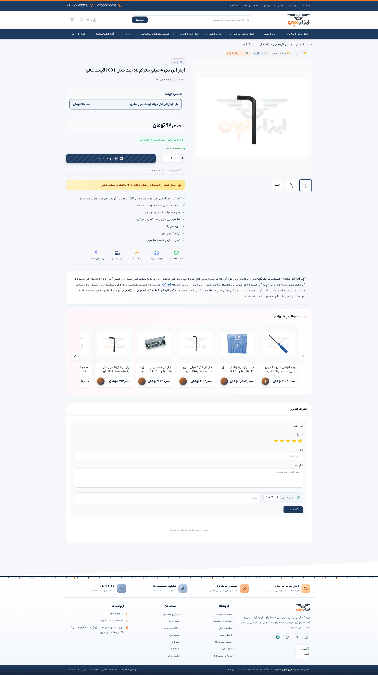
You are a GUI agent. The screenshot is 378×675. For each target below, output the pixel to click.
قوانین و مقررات (128, 669)
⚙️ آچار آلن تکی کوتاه (238, 53)
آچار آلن (300, 44)
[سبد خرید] (72, 20)
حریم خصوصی (109, 669)
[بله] (278, 637)
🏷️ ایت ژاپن (260, 53)
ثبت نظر (293, 510)
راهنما (256, 5)
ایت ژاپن (178, 61)
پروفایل (175, 642)
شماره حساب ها (223, 642)
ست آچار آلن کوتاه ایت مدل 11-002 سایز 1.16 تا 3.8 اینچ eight (238, 370)
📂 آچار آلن (301, 53)
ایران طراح (232, 669)
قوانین (266, 5)
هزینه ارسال (225, 628)
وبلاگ (247, 5)
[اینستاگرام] (306, 637)
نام (301, 450)
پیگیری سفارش (171, 614)
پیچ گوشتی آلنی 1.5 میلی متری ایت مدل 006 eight (280, 369)
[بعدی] (75, 357)
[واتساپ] (287, 637)
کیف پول (174, 635)
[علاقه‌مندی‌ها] (81, 20)
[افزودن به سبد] (265, 381)
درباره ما (292, 5)
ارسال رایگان (225, 635)
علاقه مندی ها (171, 628)
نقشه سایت (74, 669)
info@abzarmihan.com (110, 620)
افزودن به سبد (108, 159)
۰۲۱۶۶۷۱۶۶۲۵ (107, 586)
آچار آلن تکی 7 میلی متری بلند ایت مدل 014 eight (198, 369)
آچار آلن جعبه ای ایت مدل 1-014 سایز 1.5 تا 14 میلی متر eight (155, 370)
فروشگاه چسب (233, 5)
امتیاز (300, 434)
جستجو (140, 20)
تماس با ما (278, 5)
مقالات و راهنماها (222, 621)
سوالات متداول (91, 669)
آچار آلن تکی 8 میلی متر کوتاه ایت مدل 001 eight (115, 369)
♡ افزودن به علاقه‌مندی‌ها (166, 170)
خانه (309, 44)
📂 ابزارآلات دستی (281, 53)
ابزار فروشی (305, 5)
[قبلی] (303, 357)
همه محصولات (224, 614)
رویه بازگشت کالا (223, 656)
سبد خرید (174, 621)
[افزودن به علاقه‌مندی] (264, 330)
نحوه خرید (226, 648)
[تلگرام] (297, 637)
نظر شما (298, 465)
